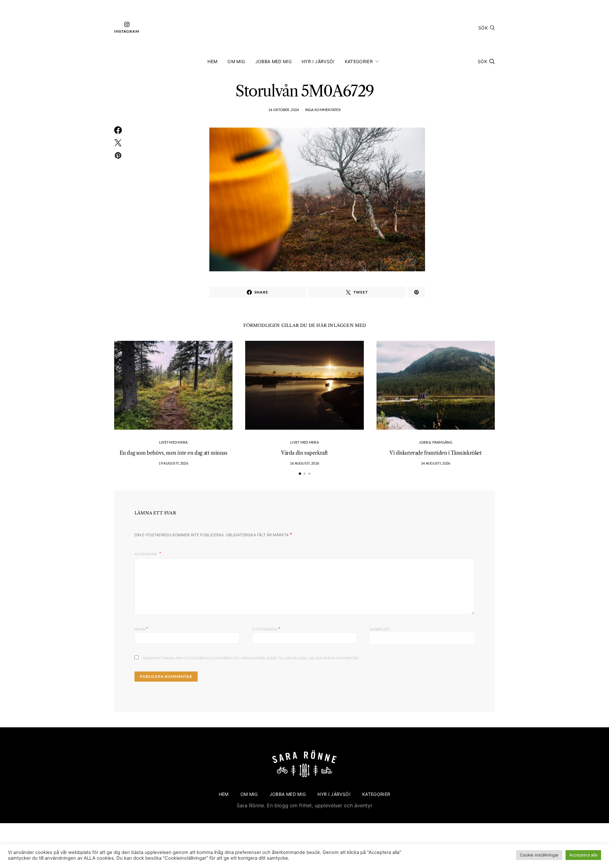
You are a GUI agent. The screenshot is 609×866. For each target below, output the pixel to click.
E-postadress (266, 628)
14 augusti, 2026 (435, 463)
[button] (300, 473)
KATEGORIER (359, 61)
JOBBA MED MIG (273, 61)
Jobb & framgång (435, 442)
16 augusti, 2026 (304, 463)
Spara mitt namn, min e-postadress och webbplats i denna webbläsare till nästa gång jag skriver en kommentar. (251, 658)
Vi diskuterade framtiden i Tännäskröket (435, 453)
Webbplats (380, 629)
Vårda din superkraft (304, 453)
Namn (141, 628)
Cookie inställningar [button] (539, 854)
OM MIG (236, 61)
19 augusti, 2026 (173, 463)
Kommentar (146, 554)
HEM (212, 61)
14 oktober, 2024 (283, 110)
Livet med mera (173, 442)
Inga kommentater (323, 110)
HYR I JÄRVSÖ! (318, 61)
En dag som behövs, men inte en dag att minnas (173, 453)
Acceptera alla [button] (583, 854)
